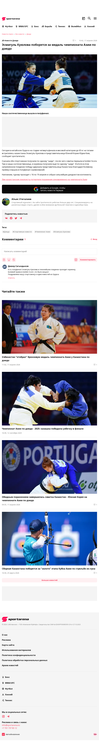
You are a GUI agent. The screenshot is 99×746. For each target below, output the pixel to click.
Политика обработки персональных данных (24, 660)
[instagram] (3, 716)
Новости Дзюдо (11, 40)
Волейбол (76, 26)
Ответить (11, 278)
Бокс (36, 26)
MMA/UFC (23, 26)
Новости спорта (7, 34)
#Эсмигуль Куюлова (61, 232)
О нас (4, 635)
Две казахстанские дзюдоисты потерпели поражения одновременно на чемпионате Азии (44, 179)
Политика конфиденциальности (19, 655)
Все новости (19, 34)
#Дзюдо (6, 232)
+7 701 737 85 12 (9, 728)
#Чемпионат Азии (42, 232)
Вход (95, 239)
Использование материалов (16, 650)
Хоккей (91, 26)
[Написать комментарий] (49, 251)
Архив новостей (10, 665)
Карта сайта (8, 645)
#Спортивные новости (22, 232)
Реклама (6, 640)
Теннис (61, 26)
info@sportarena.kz (11, 725)
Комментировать (88, 260)
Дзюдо (29, 34)
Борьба (48, 26)
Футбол (9, 26)
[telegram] (8, 716)
